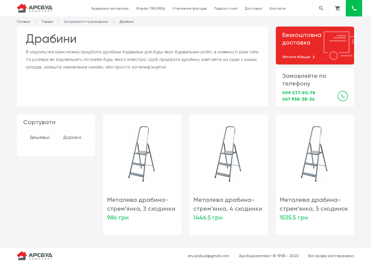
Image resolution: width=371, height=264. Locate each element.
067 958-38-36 (298, 99)
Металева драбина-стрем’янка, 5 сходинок (314, 204)
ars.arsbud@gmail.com (208, 255)
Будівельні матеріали (110, 8)
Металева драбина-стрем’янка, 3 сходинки (141, 204)
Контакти (278, 8)
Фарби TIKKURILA (150, 8)
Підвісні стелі (225, 8)
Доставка (253, 8)
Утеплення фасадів (190, 8)
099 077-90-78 (298, 93)
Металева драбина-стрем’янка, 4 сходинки (227, 204)
